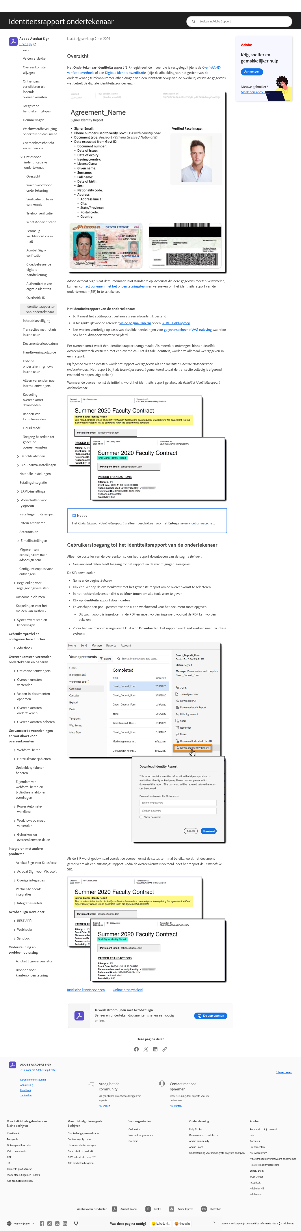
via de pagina (135, 323)
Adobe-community (199, 1141)
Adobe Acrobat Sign (34, 39)
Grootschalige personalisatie (83, 1133)
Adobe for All (257, 1188)
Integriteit (255, 1182)
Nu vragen (104, 1105)
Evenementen (257, 1147)
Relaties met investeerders (264, 1164)
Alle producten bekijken (20, 1180)
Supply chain (257, 1170)
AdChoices (288, 1223)
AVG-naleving (202, 330)
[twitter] (57, 1223)
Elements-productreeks (19, 1169)
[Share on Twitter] (146, 1051)
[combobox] (239, 21)
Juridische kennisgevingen (86, 990)
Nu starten (176, 1105)
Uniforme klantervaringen (82, 1145)
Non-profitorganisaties (140, 1135)
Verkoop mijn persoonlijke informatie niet (253, 1223)
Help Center (195, 1129)
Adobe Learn (196, 1147)
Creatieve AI (13, 1133)
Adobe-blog (256, 1194)
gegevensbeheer (176, 330)
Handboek (25, 1090)
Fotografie (12, 1139)
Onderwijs (134, 1129)
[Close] (214, 1222)
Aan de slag (26, 1084)
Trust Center (256, 1176)
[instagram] (49, 1223)
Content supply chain (79, 1139)
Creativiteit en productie (81, 1151)
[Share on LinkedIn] (155, 1051)
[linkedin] (65, 1223)
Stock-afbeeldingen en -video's (23, 1174)
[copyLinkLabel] (164, 1051)
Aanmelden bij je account (263, 1129)
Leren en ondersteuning (33, 1079)
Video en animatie (17, 1151)
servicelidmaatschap (199, 523)
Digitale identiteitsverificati (124, 73)
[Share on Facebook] (136, 1051)
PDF (9, 1157)
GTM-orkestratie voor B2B (82, 1157)
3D (8, 1163)
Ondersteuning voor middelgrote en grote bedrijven (213, 1152)
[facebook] (42, 1223)
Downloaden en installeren (203, 1135)
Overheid (133, 1141)
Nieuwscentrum (258, 1152)
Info (252, 1135)
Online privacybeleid (128, 990)
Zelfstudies (26, 1095)
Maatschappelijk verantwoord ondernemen (273, 1158)
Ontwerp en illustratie (19, 1145)
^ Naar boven (284, 1072)
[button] (38, 162)
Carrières (255, 1141)
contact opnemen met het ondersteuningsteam (113, 286)
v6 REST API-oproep (176, 323)
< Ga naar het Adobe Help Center (38, 1070)
